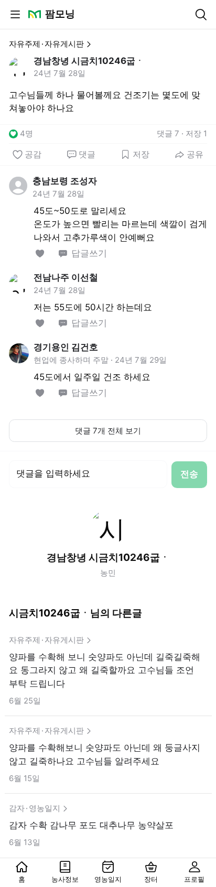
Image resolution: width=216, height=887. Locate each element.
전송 (189, 474)
